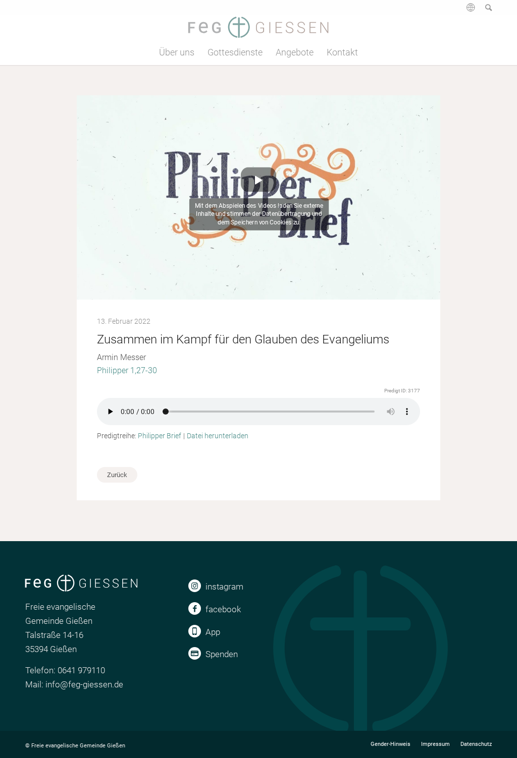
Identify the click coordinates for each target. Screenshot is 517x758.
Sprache (469, 11)
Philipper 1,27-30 (127, 370)
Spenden (221, 654)
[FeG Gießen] (258, 27)
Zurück (117, 475)
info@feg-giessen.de (84, 684)
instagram (224, 586)
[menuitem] (465, 11)
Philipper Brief (159, 436)
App (212, 632)
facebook (223, 609)
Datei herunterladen (217, 436)
